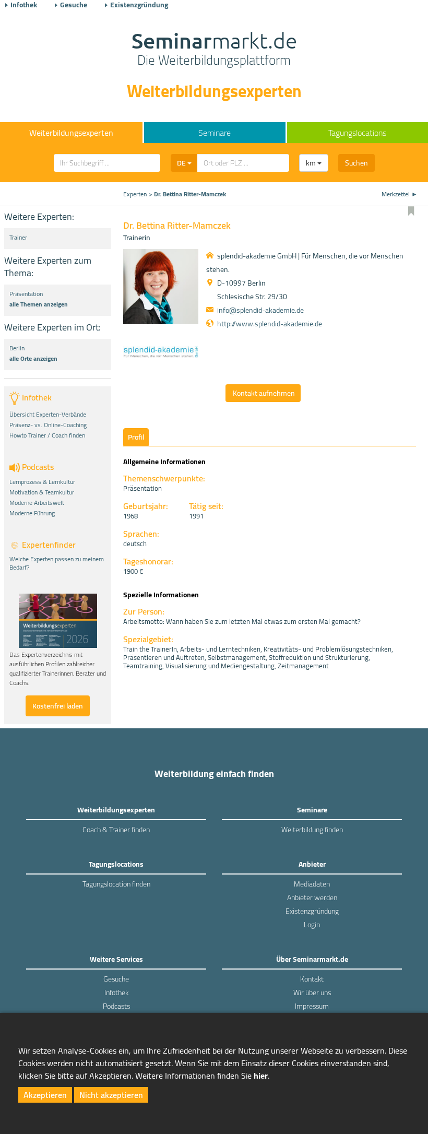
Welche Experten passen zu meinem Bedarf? (56, 563)
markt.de (214, 50)
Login (312, 924)
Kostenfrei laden (57, 706)
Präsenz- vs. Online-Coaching (48, 425)
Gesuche (73, 4)
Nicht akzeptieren (111, 1095)
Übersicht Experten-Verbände (47, 414)
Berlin (17, 348)
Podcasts (116, 1006)
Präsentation (26, 294)
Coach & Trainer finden (116, 829)
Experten (135, 194)
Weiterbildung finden (312, 829)
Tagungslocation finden (116, 884)
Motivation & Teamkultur (41, 492)
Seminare (214, 132)
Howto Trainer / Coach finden (47, 435)
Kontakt (312, 979)
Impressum (312, 1006)
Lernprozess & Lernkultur (42, 482)
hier (261, 1075)
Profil (136, 437)
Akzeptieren (45, 1095)
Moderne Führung (32, 513)
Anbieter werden (312, 897)
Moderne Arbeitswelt (36, 503)
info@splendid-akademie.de (260, 310)
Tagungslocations (357, 132)
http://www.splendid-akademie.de (269, 323)
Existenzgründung (139, 4)
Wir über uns (312, 992)
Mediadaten (312, 884)
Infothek (23, 4)
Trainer (18, 237)
